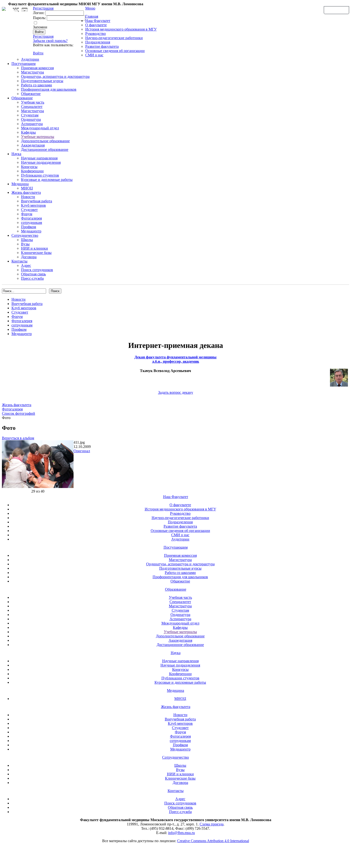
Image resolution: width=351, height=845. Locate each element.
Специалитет (32, 107)
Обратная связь (336, 10)
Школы (27, 240)
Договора (29, 257)
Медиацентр (31, 231)
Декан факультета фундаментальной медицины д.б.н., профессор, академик (175, 359)
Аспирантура (32, 124)
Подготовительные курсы (42, 81)
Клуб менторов (33, 205)
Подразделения (97, 42)
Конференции (32, 171)
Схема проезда (211, 824)
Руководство (95, 33)
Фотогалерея (31, 218)
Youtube (24, 10)
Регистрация (43, 36)
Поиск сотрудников (37, 270)
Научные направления (39, 158)
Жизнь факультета (26, 192)
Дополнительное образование (45, 141)
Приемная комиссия (37, 68)
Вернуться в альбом (18, 438)
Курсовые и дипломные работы (47, 180)
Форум (26, 214)
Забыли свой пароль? (50, 41)
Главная (91, 16)
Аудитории (30, 59)
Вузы (25, 244)
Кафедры (28, 132)
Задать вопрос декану (175, 392)
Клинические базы (36, 253)
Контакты (19, 261)
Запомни (40, 27)
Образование (22, 98)
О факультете (96, 25)
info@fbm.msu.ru (181, 833)
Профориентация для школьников (48, 89)
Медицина (20, 184)
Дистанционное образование (44, 149)
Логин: (38, 13)
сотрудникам (31, 222)
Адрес (26, 265)
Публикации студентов (40, 175)
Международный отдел (40, 128)
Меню (90, 8)
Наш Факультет (97, 21)
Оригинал (82, 451)
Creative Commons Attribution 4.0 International (213, 841)
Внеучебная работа (36, 201)
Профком (28, 227)
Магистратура (32, 72)
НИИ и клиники (34, 248)
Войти (38, 53)
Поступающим (23, 64)
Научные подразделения (41, 162)
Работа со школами (36, 85)
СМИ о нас (94, 55)
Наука (16, 154)
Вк (16, 10)
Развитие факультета (102, 46)
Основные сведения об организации (115, 51)
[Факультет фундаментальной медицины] (4, 8)
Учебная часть (32, 102)
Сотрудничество (24, 235)
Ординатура (31, 119)
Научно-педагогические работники (114, 38)
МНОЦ (27, 188)
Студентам (29, 115)
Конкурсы (29, 167)
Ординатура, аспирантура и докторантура (55, 76)
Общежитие (31, 94)
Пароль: (39, 18)
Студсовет (29, 210)
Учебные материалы (37, 137)
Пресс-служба (32, 278)
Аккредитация (33, 145)
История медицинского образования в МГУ (121, 29)
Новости (28, 197)
